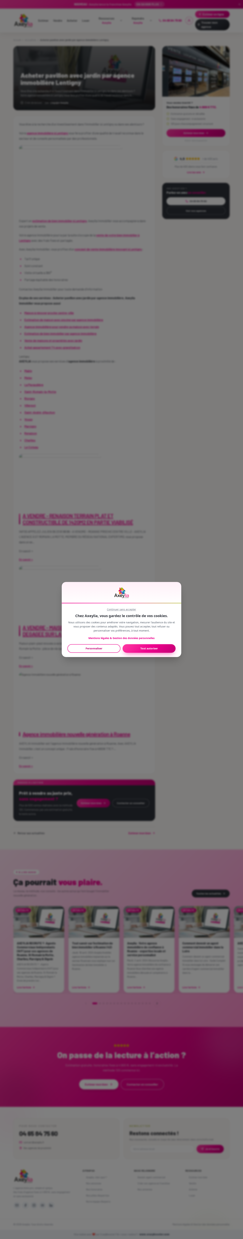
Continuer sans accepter (121, 609)
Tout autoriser (149, 648)
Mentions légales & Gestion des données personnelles (121, 638)
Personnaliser (94, 648)
